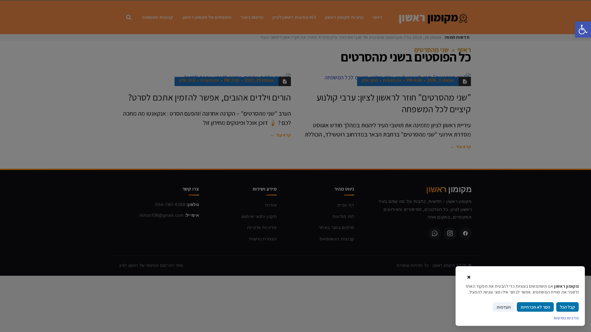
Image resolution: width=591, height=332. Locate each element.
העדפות (504, 307)
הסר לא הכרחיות (535, 307)
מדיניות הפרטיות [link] (566, 318)
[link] (583, 30)
